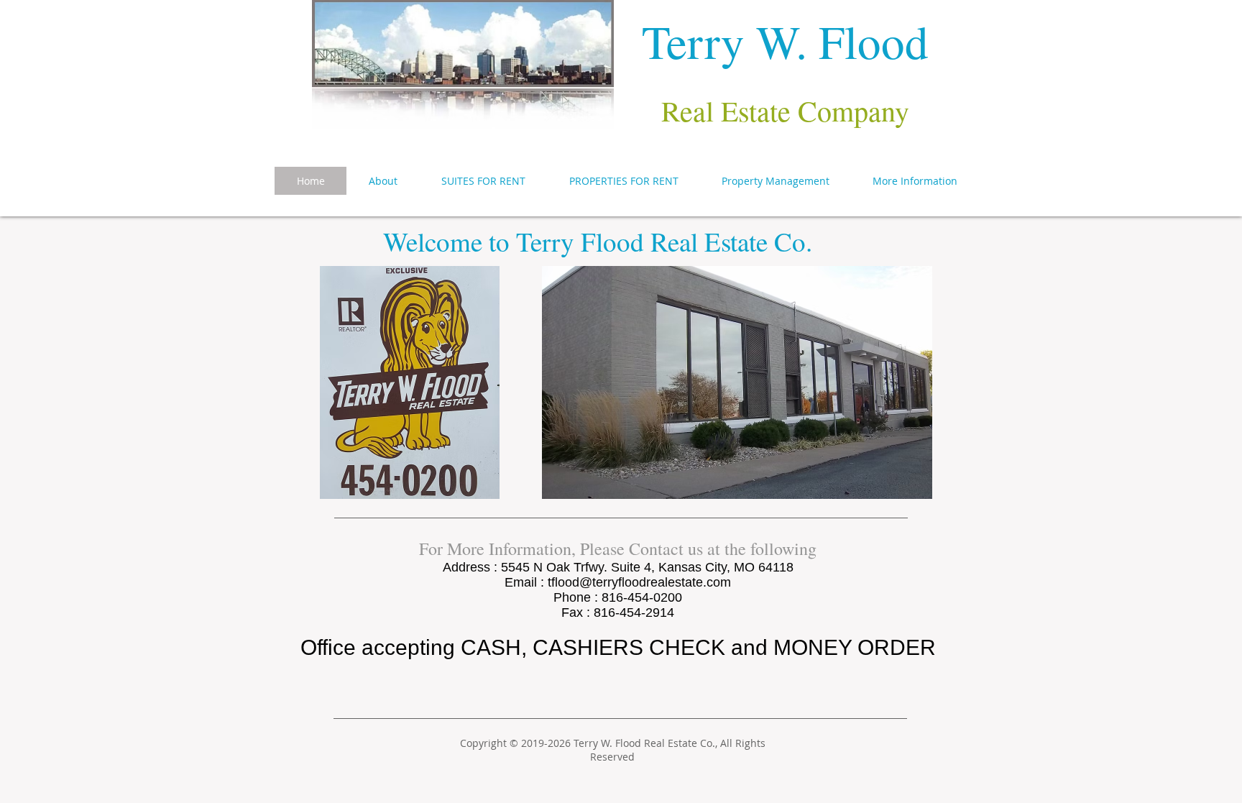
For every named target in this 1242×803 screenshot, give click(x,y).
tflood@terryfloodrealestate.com (639, 582)
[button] (915, 181)
